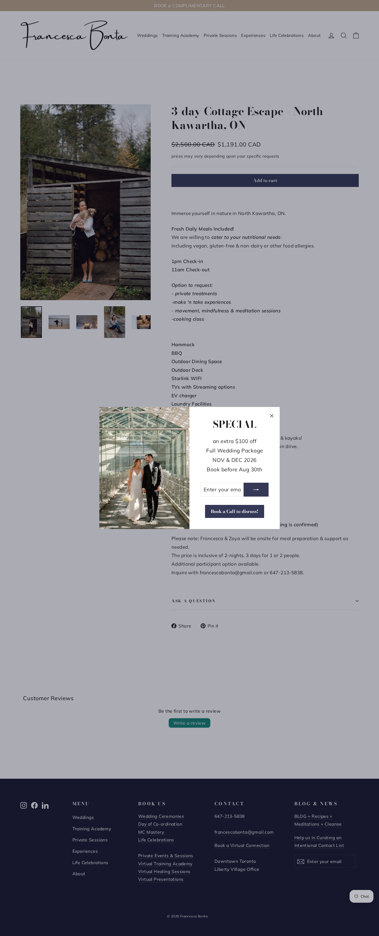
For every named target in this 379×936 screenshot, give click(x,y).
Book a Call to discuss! (234, 511)
